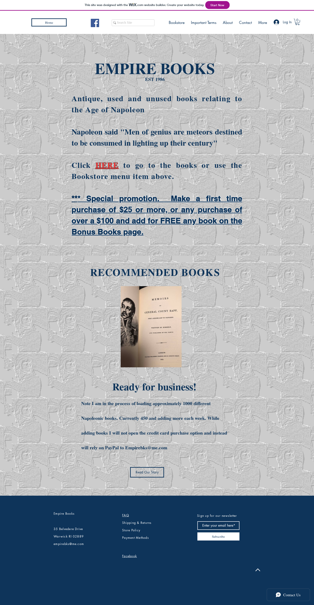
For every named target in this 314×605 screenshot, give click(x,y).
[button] (297, 22)
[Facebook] (95, 23)
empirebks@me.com (69, 544)
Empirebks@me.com (146, 447)
